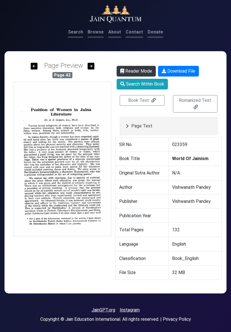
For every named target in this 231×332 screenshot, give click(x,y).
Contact (134, 32)
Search (75, 32)
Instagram (130, 310)
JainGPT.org (103, 310)
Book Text (139, 100)
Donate (155, 32)
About (114, 32)
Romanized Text (195, 100)
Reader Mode (138, 71)
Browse (96, 32)
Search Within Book (144, 84)
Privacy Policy (177, 319)
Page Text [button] (141, 126)
